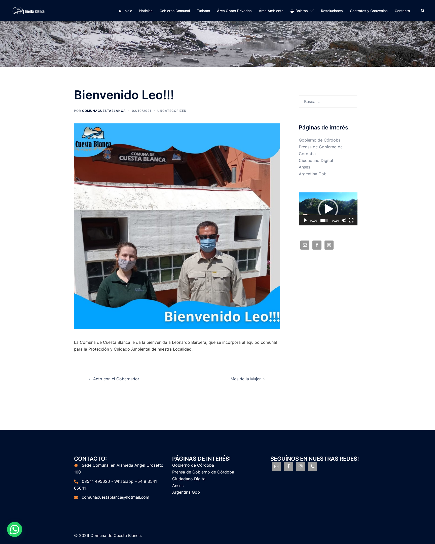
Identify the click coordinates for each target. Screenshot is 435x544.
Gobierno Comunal (175, 11)
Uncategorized (172, 111)
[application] (328, 208)
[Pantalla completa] (351, 220)
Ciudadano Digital (316, 160)
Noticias (146, 11)
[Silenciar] (343, 220)
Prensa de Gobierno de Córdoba (203, 471)
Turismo (203, 11)
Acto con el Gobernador (116, 378)
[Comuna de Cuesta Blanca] (29, 10)
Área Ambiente (271, 11)
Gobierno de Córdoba (320, 140)
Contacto (402, 11)
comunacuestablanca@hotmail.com (115, 497)
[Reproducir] (305, 220)
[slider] (324, 220)
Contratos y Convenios (369, 11)
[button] (328, 209)
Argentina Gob (313, 173)
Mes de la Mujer (246, 378)
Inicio (128, 11)
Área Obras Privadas (234, 11)
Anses (304, 166)
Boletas (302, 11)
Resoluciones (332, 11)
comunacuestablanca (104, 111)
